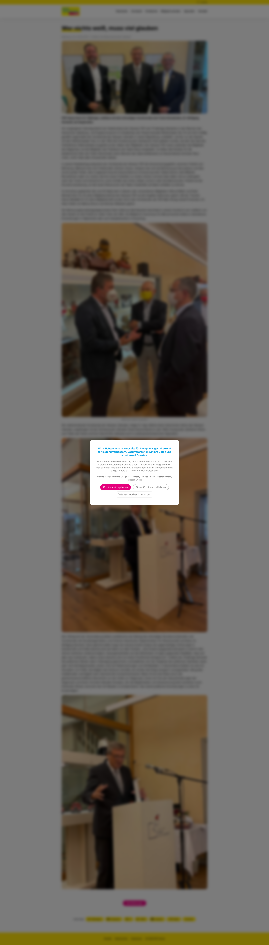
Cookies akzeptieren (115, 487)
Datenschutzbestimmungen (134, 494)
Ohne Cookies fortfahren (151, 487)
